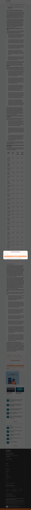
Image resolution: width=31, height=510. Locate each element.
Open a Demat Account (15, 256)
